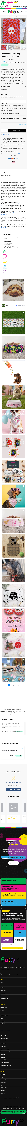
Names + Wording (4, 1041)
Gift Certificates (4, 1023)
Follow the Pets (4, 1079)
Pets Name (4, 94)
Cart (1, 1085)
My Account (3, 1082)
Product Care (3, 1046)
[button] (24, 12)
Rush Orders (3, 1043)
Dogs (9, 16)
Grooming (3, 1021)
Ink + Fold (3, 1090)
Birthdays (3, 993)
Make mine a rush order (11, 113)
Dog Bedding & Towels (16, 16)
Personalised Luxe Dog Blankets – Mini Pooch (12, 726)
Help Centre (3, 1032)
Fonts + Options (4, 1038)
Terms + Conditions (5, 1062)
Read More (4, 89)
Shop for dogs (13, 863)
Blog (16, 1)
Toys (2, 1018)
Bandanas (3, 1013)
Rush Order (4, 103)
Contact (3, 1)
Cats (1, 985)
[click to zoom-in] (13, 31)
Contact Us (3, 1057)
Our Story (10, 1)
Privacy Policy (4, 1059)
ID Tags (2, 1010)
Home (2, 16)
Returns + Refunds (5, 1049)
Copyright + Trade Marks (6, 1065)
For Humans (3, 990)
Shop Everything (4, 998)
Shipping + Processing (6, 1051)
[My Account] (22, 12)
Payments (3, 1054)
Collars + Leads (4, 1007)
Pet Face (2, 987)
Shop (6, 16)
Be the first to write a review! (13, 789)
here (17, 151)
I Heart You (14, 714)
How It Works (3, 1035)
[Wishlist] (22, 724)
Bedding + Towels (4, 1015)
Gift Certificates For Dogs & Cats (9, 750)
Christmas (3, 995)
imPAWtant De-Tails (6, 86)
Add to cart (16, 130)
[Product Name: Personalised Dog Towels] (13, 811)
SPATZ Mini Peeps (5, 1087)
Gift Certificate (4, 227)
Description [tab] (4, 172)
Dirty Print (3, 1093)
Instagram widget (14, 704)
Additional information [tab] (6, 175)
